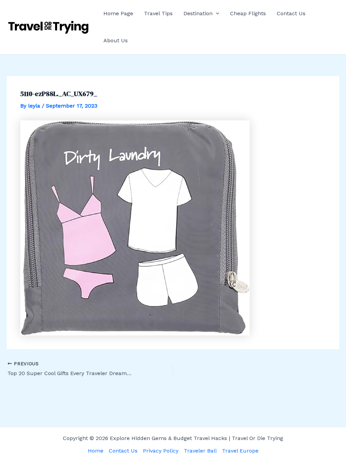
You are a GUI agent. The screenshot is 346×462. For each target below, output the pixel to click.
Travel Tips (158, 13)
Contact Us (291, 13)
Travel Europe (240, 450)
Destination (198, 13)
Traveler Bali (200, 450)
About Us (115, 40)
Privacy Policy (160, 450)
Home (95, 450)
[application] (216, 13)
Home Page (118, 13)
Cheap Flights (248, 13)
